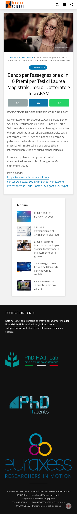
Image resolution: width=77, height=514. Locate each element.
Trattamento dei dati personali (46, 506)
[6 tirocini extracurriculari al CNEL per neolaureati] (24, 231)
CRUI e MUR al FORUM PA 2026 (44, 214)
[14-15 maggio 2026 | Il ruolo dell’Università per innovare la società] (24, 267)
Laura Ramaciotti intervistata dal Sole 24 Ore (45, 285)
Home (13, 57)
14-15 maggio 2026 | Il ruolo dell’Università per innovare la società (46, 269)
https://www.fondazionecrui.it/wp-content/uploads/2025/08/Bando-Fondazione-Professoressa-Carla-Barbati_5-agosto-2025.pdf (37, 181)
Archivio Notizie (25, 57)
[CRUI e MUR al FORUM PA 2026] (24, 216)
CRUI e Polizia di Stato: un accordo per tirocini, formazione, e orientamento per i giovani (46, 249)
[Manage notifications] (68, 506)
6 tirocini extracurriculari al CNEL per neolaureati (46, 231)
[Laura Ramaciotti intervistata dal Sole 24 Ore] (24, 285)
